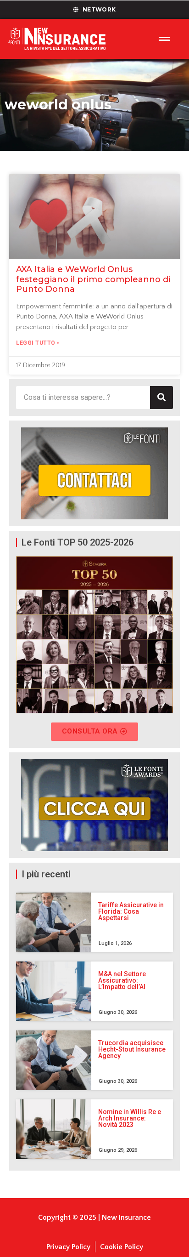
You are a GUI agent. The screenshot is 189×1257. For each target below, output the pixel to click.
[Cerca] (161, 397)
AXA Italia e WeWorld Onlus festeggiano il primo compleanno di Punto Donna (93, 279)
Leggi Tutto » (38, 343)
